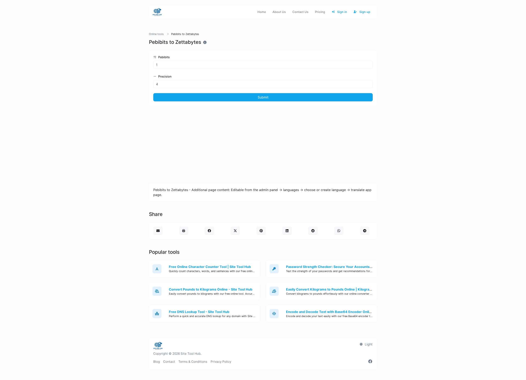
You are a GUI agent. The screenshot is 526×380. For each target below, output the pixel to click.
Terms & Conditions (192, 362)
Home (261, 12)
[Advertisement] (263, 144)
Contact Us (300, 12)
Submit (263, 97)
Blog (156, 362)
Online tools (156, 34)
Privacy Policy (221, 362)
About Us (279, 12)
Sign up (364, 12)
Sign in (341, 12)
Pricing (320, 12)
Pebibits (163, 57)
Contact (169, 362)
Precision (164, 76)
